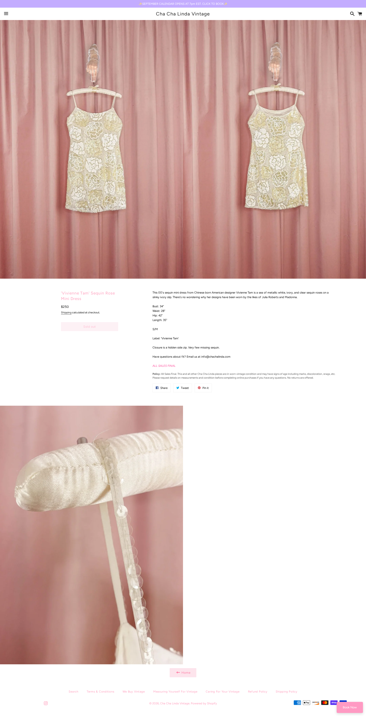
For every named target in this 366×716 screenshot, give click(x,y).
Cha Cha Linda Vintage (183, 14)
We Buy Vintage (134, 691)
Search (73, 691)
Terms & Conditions (100, 691)
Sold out (89, 326)
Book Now (350, 707)
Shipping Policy (286, 691)
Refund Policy (257, 691)
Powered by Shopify (204, 703)
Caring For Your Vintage (222, 691)
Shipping (66, 312)
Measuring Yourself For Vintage (175, 691)
